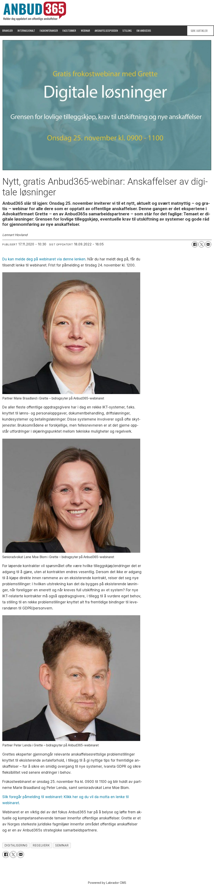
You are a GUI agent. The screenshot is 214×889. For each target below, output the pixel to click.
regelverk (41, 845)
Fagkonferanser (49, 30)
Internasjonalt (26, 30)
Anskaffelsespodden (106, 30)
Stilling (127, 30)
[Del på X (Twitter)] (201, 244)
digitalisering (16, 845)
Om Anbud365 (143, 30)
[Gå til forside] (34, 11)
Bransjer (7, 30)
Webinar (85, 30)
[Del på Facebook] (195, 244)
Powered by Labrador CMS (107, 882)
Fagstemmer (69, 30)
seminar (62, 845)
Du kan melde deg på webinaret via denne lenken (43, 259)
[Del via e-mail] (208, 244)
